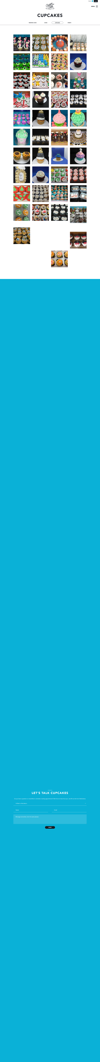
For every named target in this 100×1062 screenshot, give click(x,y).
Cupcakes (57, 22)
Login (96, 1)
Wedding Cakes (33, 22)
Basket (91, 1)
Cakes (45, 22)
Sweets (69, 22)
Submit (50, 827)
